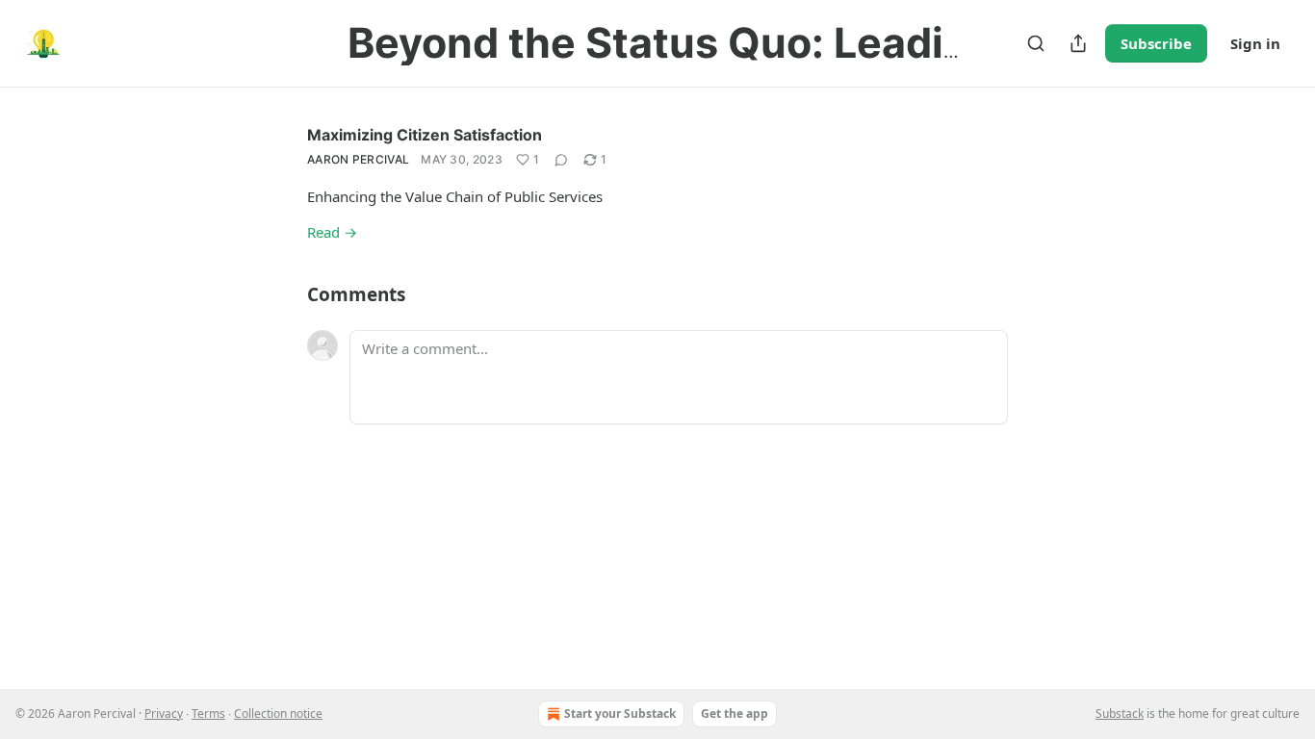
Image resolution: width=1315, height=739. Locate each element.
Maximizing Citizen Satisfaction (424, 134)
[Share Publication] (1078, 43)
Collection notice (278, 713)
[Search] (1036, 43)
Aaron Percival (358, 159)
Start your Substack (620, 713)
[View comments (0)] (561, 159)
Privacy (163, 713)
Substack (1120, 713)
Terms (208, 713)
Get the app (734, 713)
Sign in (1255, 43)
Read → (332, 232)
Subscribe (1156, 43)
